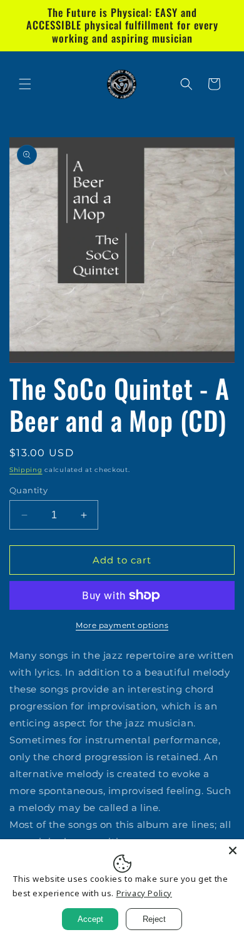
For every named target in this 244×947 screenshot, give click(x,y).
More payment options (122, 625)
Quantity (28, 490)
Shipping (26, 470)
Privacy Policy (144, 893)
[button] (25, 84)
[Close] (232, 850)
